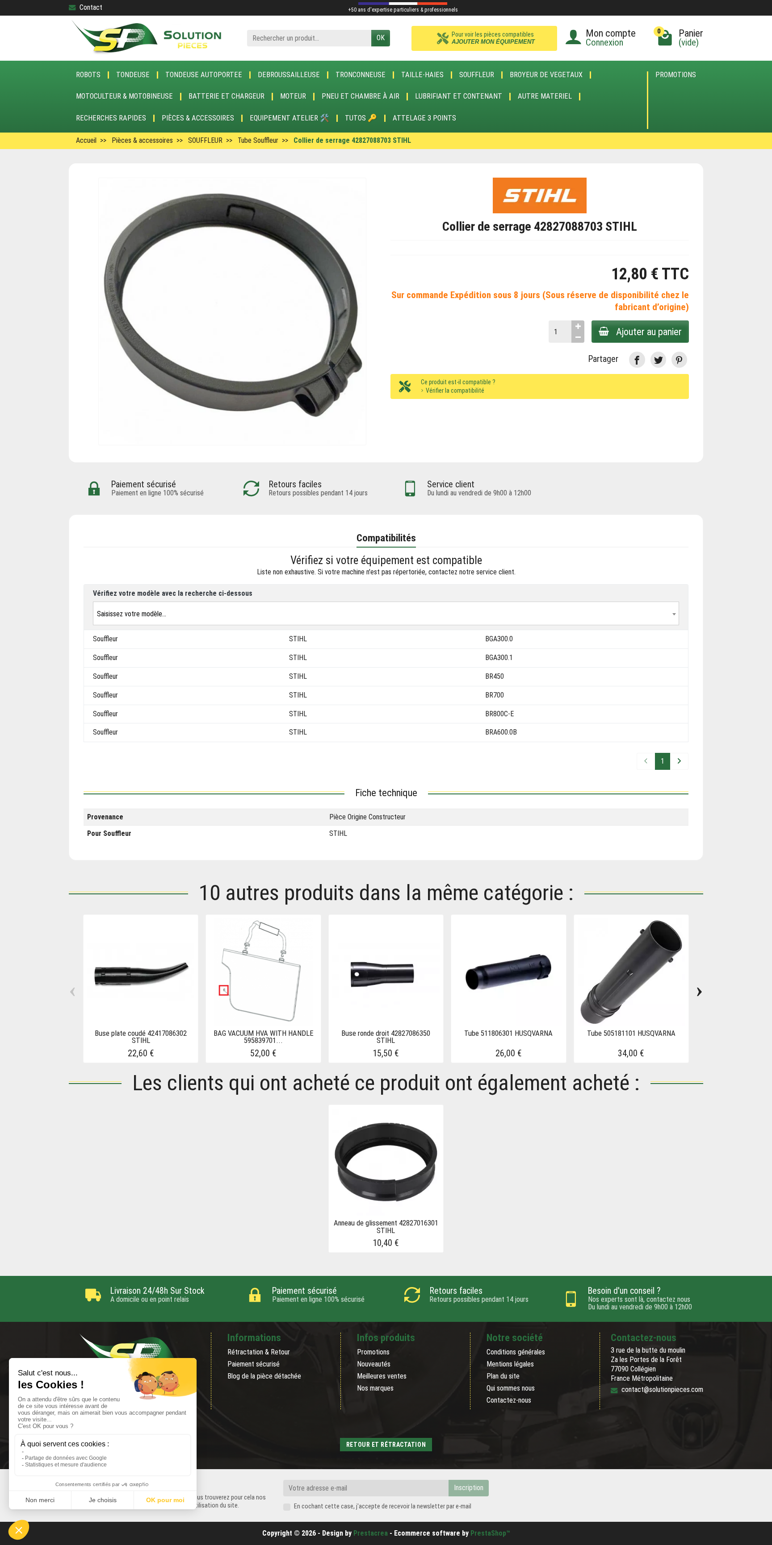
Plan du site (503, 1376)
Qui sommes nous (511, 1388)
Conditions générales (516, 1352)
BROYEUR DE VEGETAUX (546, 75)
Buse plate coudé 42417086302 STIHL (141, 1037)
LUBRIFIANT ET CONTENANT (458, 96)
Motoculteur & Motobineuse (124, 96)
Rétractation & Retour (258, 1352)
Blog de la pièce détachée (264, 1376)
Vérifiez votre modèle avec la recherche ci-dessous (172, 593)
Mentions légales (510, 1364)
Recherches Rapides (111, 118)
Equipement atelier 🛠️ (289, 118)
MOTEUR (293, 96)
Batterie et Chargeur (226, 96)
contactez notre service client (471, 572)
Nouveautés (373, 1364)
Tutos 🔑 (361, 118)
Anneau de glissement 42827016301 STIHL (386, 1226)
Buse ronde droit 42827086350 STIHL (385, 1037)
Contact (91, 7)
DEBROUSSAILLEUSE (289, 75)
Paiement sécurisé (253, 1364)
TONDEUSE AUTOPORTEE (203, 75)
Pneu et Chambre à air (360, 96)
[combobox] (386, 613)
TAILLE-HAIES (422, 75)
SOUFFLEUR (476, 75)
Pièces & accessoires (198, 118)
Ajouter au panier (649, 331)
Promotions (675, 75)
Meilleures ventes (382, 1376)
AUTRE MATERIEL (545, 96)
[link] (637, 359)
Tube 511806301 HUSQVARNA (508, 1033)
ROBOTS (88, 75)
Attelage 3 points (424, 118)
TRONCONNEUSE (361, 75)
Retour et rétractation (386, 1444)
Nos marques (375, 1388)
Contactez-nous (509, 1400)
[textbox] (386, 614)
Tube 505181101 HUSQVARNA (631, 1033)
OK (381, 37)
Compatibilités (386, 538)
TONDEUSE (133, 75)
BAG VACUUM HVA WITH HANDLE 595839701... (264, 1037)
